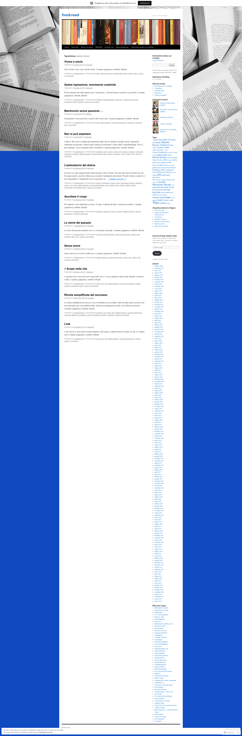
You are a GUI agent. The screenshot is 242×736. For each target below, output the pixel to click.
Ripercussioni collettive (161, 226)
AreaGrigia (158, 721)
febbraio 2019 (159, 427)
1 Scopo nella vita (75, 268)
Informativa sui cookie (46, 732)
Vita (132, 154)
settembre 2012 (159, 596)
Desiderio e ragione (160, 219)
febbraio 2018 (159, 454)
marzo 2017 (158, 474)
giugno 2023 (158, 316)
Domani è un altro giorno (162, 221)
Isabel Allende (166, 172)
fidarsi (109, 313)
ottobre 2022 (158, 334)
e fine (71, 185)
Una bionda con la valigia (162, 701)
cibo (97, 123)
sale (65, 125)
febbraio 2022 (159, 350)
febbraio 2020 (159, 400)
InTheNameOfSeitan (161, 669)
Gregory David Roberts (168, 168)
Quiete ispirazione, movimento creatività (90, 84)
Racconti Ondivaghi (160, 689)
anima (118, 183)
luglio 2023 (158, 313)
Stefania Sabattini (162, 195)
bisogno (155, 147)
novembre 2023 (159, 307)
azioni (105, 152)
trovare (173, 197)
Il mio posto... (159, 646)
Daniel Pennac (160, 157)
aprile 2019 (158, 422)
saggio (66, 341)
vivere (135, 73)
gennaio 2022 (159, 352)
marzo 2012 (158, 601)
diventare (169, 160)
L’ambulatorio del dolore (79, 165)
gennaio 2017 (159, 479)
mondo (161, 182)
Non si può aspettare (77, 134)
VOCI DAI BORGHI (161, 644)
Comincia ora (144, 3)
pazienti (128, 185)
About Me (74, 47)
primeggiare (82, 315)
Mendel (74, 315)
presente (117, 154)
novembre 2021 (159, 356)
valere (135, 257)
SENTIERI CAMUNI (161, 608)
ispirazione (119, 99)
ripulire (123, 154)
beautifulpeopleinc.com (161, 649)
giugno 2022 (158, 341)
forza (169, 165)
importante (68, 154)
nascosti (112, 185)
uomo (160, 200)
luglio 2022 (158, 338)
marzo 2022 (158, 347)
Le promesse (158, 217)
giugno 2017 (158, 467)
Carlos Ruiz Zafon (158, 150)
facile (98, 73)
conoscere (170, 152)
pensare (160, 189)
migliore (67, 286)
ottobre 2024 (158, 284)
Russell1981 (163, 109)
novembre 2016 (159, 483)
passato (133, 234)
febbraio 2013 (159, 585)
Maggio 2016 (159, 497)
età (106, 284)
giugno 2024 (158, 291)
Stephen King (158, 197)
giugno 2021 (158, 366)
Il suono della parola (161, 660)
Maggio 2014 (159, 551)
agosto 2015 (158, 517)
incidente (75, 154)
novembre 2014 (159, 538)
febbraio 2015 (159, 531)
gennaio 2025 (159, 277)
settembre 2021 (159, 361)
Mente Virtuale (159, 678)
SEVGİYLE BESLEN (161, 642)
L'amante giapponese (119, 73)
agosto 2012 (158, 599)
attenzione (106, 211)
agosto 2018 (158, 440)
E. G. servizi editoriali (161, 615)
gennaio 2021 (159, 377)
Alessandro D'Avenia (167, 139)
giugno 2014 (158, 549)
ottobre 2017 (158, 463)
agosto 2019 (158, 413)
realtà (166, 192)
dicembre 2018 (159, 431)
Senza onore (72, 245)
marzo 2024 (158, 298)
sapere (155, 194)
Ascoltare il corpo (75, 196)
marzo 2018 (158, 452)
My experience (159, 628)
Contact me (109, 47)
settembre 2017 (159, 465)
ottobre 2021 (158, 359)
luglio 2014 (158, 547)
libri (159, 174)
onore (126, 257)
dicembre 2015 (159, 508)
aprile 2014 (158, 553)
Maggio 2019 (159, 420)
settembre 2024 (159, 286)
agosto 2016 (158, 490)
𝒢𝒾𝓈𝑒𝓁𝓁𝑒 (162, 124)
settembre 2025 (159, 268)
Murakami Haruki (162, 184)
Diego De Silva (158, 160)
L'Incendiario (158, 640)
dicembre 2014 (159, 535)
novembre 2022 (159, 332)
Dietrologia (158, 93)
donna (154, 162)
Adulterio (155, 140)
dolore (66, 185)
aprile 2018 (158, 449)
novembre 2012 (159, 592)
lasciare (174, 172)
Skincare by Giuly (160, 626)
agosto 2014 (158, 544)
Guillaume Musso (160, 170)
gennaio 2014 (159, 560)
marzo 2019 (158, 424)
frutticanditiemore (160, 619)
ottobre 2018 (158, 436)
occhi (172, 185)
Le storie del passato (77, 222)
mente (168, 175)
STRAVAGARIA (160, 651)
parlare (121, 185)
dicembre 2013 (159, 563)
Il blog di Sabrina (160, 667)
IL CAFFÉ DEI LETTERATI (163, 696)
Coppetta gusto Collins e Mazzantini (165, 680)
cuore (170, 155)
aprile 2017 (158, 472)
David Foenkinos (172, 157)
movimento (68, 102)
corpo (113, 211)
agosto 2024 (158, 289)
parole (155, 187)
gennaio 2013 (159, 587)
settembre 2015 (159, 515)
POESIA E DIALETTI (161, 676)
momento (110, 154)
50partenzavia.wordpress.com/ (164, 624)
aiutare (98, 183)
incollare (99, 234)
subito (128, 154)
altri (154, 143)
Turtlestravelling (159, 703)
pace (117, 185)
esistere (163, 162)
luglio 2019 (158, 415)
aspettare (99, 152)
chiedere (99, 313)
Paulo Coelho (169, 187)
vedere (166, 200)
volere (168, 203)
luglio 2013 (158, 574)
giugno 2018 (158, 445)
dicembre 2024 (159, 280)
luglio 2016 (158, 492)
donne (158, 162)
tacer (84, 187)
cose (158, 154)
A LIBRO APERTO (161, 637)
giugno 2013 (158, 576)
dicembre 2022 (159, 329)
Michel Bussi (156, 177)
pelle (138, 234)
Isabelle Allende (106, 73)
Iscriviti (157, 253)
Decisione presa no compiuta (163, 86)
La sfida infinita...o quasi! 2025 (164, 692)
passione (139, 123)
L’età (67, 324)
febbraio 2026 (159, 266)
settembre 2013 (159, 569)
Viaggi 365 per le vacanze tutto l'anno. (166, 705)
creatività (99, 99)
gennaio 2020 (159, 402)
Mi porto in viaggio (160, 716)
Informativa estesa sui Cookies (142, 47)
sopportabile (77, 187)
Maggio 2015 (159, 524)
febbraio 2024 (159, 300)
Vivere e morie (73, 61)
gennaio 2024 (159, 302)
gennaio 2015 (159, 533)
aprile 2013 (158, 581)
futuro (173, 165)
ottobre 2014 (158, 540)
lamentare (67, 315)
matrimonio (131, 123)
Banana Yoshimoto (161, 144)
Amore (165, 142)
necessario (74, 286)
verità (171, 200)
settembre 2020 (159, 386)
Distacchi (170, 117)
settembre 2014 (159, 542)
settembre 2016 (159, 488)
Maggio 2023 (159, 318)
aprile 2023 (158, 320)
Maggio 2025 (159, 275)
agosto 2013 (158, 572)
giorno (159, 168)
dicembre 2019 (159, 404)
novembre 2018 (159, 433)
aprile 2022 (158, 345)
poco (130, 257)
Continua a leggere (117, 178)
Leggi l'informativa (158, 60)
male (163, 175)
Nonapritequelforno (160, 664)
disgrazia (138, 183)
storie (73, 237)
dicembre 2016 (159, 481)
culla (104, 313)
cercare (166, 150)
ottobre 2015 (158, 513)
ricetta (89, 315)
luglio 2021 (158, 363)
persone (156, 192)
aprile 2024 (158, 295)
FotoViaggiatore (159, 719)
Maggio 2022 (159, 343)
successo (110, 315)
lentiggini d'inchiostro (161, 633)
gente (155, 167)
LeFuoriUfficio (159, 714)
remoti (133, 185)
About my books (87, 47)
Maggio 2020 (159, 393)
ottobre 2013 (158, 567)
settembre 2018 (159, 438)
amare (158, 142)
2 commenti (72, 125)
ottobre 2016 (158, 486)
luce (106, 185)
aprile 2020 (158, 395)
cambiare (160, 147)
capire (166, 147)
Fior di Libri (158, 694)
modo (173, 180)
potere (162, 192)
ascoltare (99, 211)
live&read (70, 14)
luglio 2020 (158, 388)
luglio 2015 (158, 520)
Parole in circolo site (161, 630)
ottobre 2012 (158, 594)
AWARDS (98, 47)
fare (161, 164)
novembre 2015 (159, 510)
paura (155, 189)
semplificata (96, 315)
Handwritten (158, 612)
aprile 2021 (158, 370)
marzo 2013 (158, 583)
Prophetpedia (158, 635)
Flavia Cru (158, 621)
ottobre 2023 (158, 309)
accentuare (100, 339)
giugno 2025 (158, 273)
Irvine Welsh (157, 172)
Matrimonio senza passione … (83, 111)
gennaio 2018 (159, 456)
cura (102, 284)
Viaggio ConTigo (160, 707)
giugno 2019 (158, 418)
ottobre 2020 (158, 384)
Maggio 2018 (159, 447)
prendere (67, 237)
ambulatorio (106, 183)
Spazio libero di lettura (161, 655)
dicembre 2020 (159, 379)
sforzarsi (104, 315)
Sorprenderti (158, 88)
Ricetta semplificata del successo (85, 295)
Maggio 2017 (159, 470)
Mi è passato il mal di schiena (162, 180)
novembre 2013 (159, 565)
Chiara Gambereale (160, 152)
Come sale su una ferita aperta (163, 685)
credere (164, 154)
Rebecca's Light (159, 617)
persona (167, 189)
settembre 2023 (159, 311)
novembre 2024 (159, 282)
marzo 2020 (158, 397)
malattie (137, 284)
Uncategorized (79, 73)
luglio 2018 (158, 443)
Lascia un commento (92, 102)
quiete (75, 102)
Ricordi (170, 192)
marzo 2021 (158, 372)
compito (115, 152)
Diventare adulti (159, 90)
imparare (132, 152)
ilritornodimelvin (159, 653)
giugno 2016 (158, 495)
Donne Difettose (159, 698)
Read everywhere (122, 47)
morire (130, 73)
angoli (113, 183)
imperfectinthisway (160, 662)
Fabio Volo (156, 165)
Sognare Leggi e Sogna (161, 610)
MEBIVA (157, 673)
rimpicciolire (68, 187)
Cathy (110, 152)
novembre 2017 (159, 461)
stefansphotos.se (159, 683)
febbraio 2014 (159, 558)
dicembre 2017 (159, 458)
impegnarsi (139, 152)
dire (120, 152)
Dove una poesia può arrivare (163, 671)
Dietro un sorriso (160, 224)
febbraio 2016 (159, 504)
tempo (167, 197)
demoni (132, 183)
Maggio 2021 (159, 368)
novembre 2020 (159, 381)
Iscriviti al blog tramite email (165, 235)
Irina (75, 185)
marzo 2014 (158, 556)
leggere (155, 175)
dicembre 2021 (159, 354)
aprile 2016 (158, 499)
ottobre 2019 (158, 409)
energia (125, 152)
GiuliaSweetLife (159, 658)
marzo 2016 (158, 501)
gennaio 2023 (159, 327)
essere (168, 162)
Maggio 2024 (159, 293)
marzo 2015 (158, 529)
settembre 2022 (159, 336)
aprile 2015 (158, 526)
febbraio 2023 (159, 325)
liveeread (89, 65)
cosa (154, 155)
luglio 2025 (158, 270)
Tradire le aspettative (161, 95)
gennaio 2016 (159, 506)
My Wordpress (159, 687)
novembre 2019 (159, 406)
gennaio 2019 (159, 429)
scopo (81, 286)
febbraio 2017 (159, 476)
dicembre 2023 (159, 304)
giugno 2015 (158, 522)
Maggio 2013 (159, 578)
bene (171, 145)
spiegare (81, 102)
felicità (166, 165)
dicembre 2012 (159, 590)
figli (113, 313)
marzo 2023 (158, 323)
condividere (125, 183)
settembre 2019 (159, 411)
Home (67, 47)
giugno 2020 (158, 390)
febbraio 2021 (159, 375)
